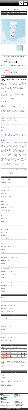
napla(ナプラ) (4, 243)
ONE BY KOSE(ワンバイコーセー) (8, 305)
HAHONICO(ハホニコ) (5, 212)
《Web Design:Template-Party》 (14, 409)
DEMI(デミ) (3, 201)
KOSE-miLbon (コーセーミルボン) (8, 302)
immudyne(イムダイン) (5, 323)
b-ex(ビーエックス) (5, 193)
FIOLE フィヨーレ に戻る (22, 169)
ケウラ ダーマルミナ (5, 320)
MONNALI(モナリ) (4, 235)
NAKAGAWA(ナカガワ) (5, 238)
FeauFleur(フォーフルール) (6, 207)
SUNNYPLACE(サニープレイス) (7, 280)
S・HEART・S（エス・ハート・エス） (9, 334)
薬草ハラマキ (4, 332)
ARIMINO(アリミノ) (5, 190)
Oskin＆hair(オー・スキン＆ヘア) (7, 254)
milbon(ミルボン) (4, 232)
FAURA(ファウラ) (4, 204)
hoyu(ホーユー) (4, 218)
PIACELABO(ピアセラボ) (6, 260)
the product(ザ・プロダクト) (6, 285)
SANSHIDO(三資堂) (5, 268)
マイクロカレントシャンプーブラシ (8, 337)
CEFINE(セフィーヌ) (5, 297)
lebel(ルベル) (3, 226)
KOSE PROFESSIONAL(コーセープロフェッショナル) (11, 224)
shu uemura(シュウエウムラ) (7, 311)
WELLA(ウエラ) (4, 291)
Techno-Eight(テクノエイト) (6, 282)
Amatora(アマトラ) (5, 187)
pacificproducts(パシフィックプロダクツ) (9, 257)
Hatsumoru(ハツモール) (6, 215)
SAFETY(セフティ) (5, 266)
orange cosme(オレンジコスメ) (7, 252)
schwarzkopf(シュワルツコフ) (7, 271)
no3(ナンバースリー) (5, 249)
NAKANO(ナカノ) (4, 240)
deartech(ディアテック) (6, 199)
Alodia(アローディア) (5, 182)
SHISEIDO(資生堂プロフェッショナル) (8, 274)
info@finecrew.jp (8, 385)
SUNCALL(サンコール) (5, 277)
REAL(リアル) (4, 263)
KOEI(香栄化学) (4, 221)
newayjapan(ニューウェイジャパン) (8, 246)
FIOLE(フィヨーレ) (5, 210)
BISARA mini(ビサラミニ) (6, 318)
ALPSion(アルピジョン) (6, 185)
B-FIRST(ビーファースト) (6, 196)
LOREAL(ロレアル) (5, 229)
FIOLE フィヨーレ (11, 9)
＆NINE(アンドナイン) (5, 179)
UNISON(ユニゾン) (5, 288)
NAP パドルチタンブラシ (6, 340)
